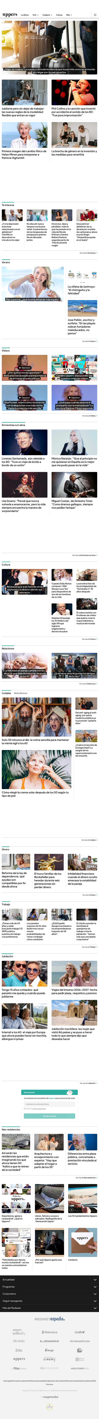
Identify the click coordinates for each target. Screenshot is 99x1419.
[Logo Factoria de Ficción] (80, 1341)
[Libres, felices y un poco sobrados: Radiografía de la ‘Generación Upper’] (49, 1198)
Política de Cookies (71, 1381)
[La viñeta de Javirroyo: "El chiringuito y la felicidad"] (82, 275)
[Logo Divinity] (19, 1341)
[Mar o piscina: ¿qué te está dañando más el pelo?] (33, 284)
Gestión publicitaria (85, 1381)
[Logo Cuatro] (80, 1332)
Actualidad (8, 1279)
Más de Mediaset (12, 1307)
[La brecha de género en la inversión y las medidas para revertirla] (74, 135)
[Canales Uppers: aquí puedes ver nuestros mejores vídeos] (74, 368)
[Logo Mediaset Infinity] (19, 1332)
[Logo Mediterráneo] (80, 1368)
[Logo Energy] (49, 1350)
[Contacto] (82, 1242)
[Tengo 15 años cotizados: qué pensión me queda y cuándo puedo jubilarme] (24, 974)
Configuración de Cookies (54, 1381)
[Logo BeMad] (80, 1350)
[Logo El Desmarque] (49, 1341)
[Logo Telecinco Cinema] (49, 1359)
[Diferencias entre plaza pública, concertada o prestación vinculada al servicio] (82, 1142)
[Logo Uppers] (19, 1359)
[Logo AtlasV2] (19, 1368)
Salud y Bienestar (20, 693)
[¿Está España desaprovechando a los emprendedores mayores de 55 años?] (62, 914)
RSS (94, 1381)
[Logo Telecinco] (49, 1332)
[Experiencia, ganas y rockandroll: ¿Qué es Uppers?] (16, 1198)
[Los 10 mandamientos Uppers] (82, 1198)
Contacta (49, 1384)
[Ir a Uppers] (10, 15)
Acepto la (36, 1108)
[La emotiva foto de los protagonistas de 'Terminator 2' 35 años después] (86, 575)
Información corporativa (20, 1381)
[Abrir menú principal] (95, 15)
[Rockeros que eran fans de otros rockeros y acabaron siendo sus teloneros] (24, 582)
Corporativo (9, 1293)
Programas (9, 1286)
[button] (24, 368)
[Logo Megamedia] (50, 1397)
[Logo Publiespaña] (49, 1368)
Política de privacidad (37, 1381)
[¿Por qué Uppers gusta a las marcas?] (49, 1242)
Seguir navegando (12, 1300)
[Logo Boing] (19, 1350)
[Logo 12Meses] (80, 1359)
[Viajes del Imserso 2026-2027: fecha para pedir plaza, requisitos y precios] (74, 974)
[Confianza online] (49, 1409)
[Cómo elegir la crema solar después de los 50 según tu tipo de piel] (36, 769)
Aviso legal (7, 1381)
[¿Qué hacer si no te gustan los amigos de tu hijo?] (74, 666)
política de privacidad (39, 1108)
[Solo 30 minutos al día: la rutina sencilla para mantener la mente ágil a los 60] (36, 717)
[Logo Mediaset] (49, 1320)
